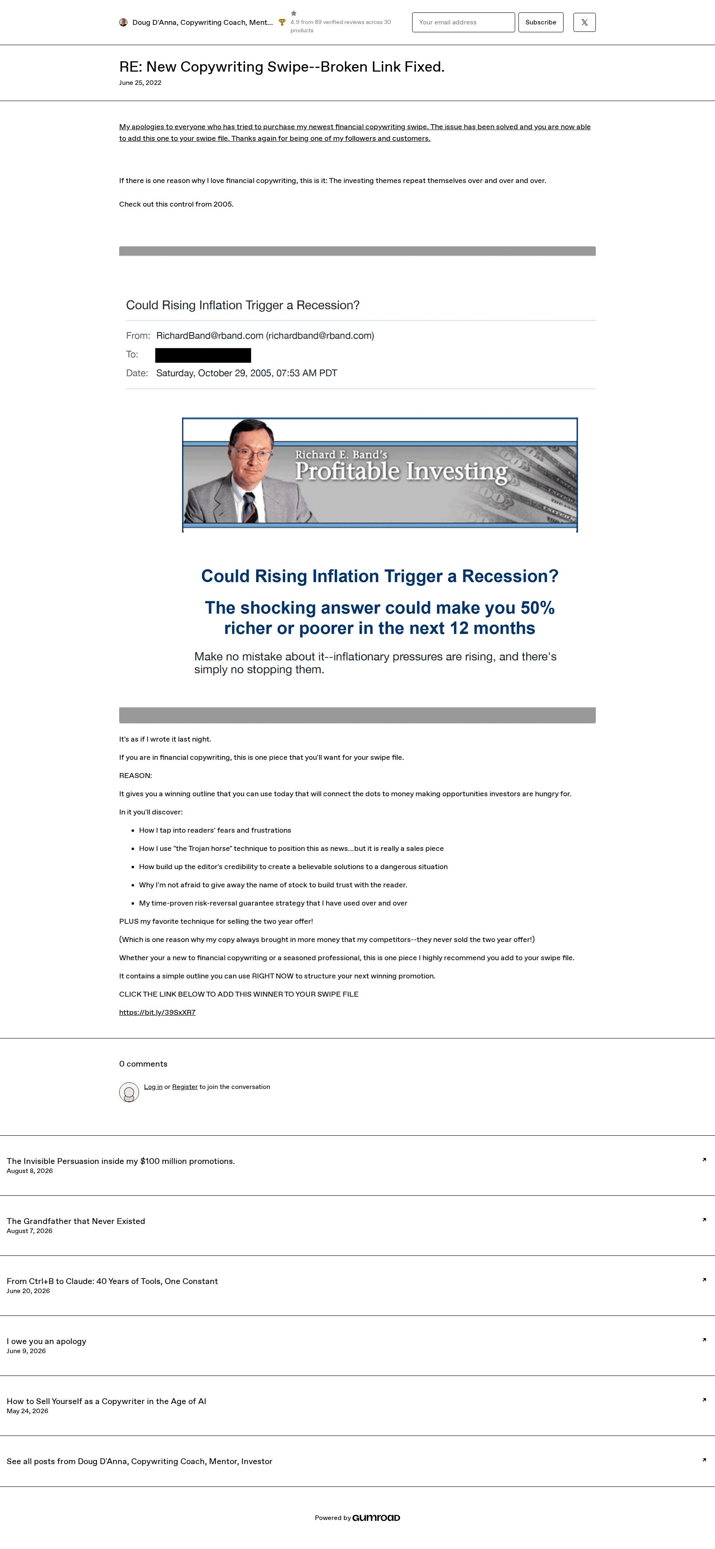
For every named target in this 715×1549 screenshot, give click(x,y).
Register (185, 1087)
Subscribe (541, 22)
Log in (153, 1087)
